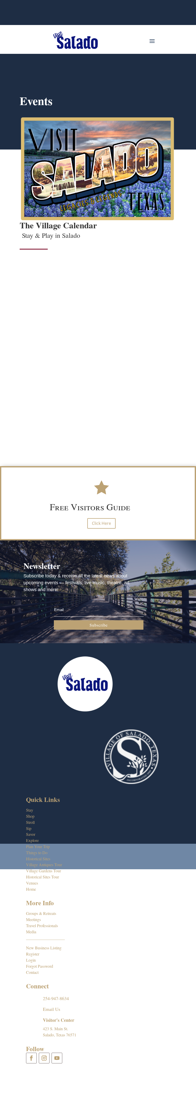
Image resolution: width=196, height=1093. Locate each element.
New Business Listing (44, 947)
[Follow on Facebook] (31, 1058)
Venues (32, 883)
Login (31, 960)
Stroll (30, 822)
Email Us (51, 1009)
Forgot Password (39, 966)
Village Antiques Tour (44, 864)
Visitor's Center (58, 1020)
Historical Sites (38, 858)
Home (31, 889)
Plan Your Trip (38, 846)
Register (32, 954)
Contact (32, 972)
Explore (32, 840)
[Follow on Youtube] (57, 1058)
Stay (29, 810)
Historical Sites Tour (42, 876)
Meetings (33, 919)
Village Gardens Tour (43, 870)
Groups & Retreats (41, 913)
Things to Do (36, 852)
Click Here (101, 523)
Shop (30, 816)
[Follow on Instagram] (44, 1058)
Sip (28, 828)
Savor (30, 834)
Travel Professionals (42, 925)
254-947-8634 (56, 998)
